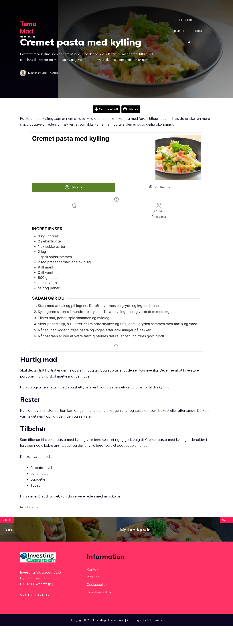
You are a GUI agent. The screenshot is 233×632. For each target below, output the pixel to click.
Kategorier (186, 20)
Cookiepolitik (97, 584)
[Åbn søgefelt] (189, 41)
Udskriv (133, 109)
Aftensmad (32, 507)
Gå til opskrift (108, 109)
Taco (9, 529)
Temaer (179, 31)
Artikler (93, 577)
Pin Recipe (162, 187)
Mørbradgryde (135, 529)
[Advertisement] (102, 30)
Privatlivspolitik (99, 592)
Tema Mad (28, 27)
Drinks (199, 31)
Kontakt (93, 569)
